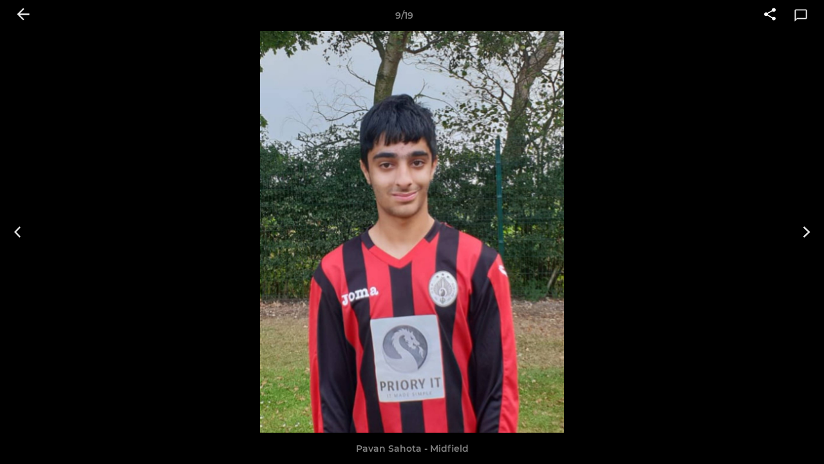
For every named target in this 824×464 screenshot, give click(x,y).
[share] (770, 15)
